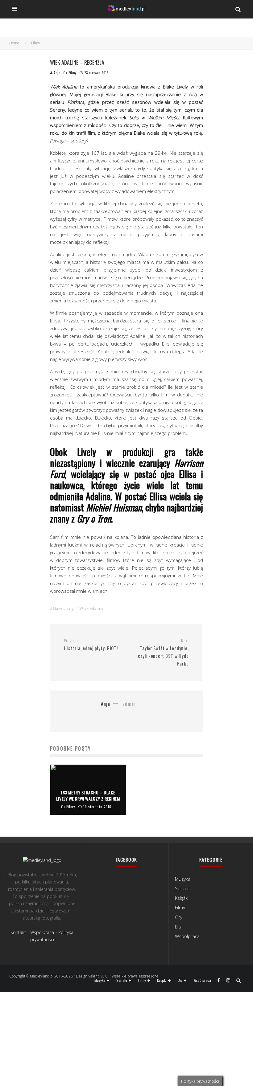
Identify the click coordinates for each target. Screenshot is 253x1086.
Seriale (182, 888)
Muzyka (182, 879)
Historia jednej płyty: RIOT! (91, 645)
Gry (178, 917)
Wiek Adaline (91, 608)
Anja (57, 72)
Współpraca (42, 932)
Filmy (72, 73)
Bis (178, 927)
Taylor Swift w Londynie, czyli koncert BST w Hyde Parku (163, 652)
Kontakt (18, 932)
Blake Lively (63, 608)
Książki (182, 898)
